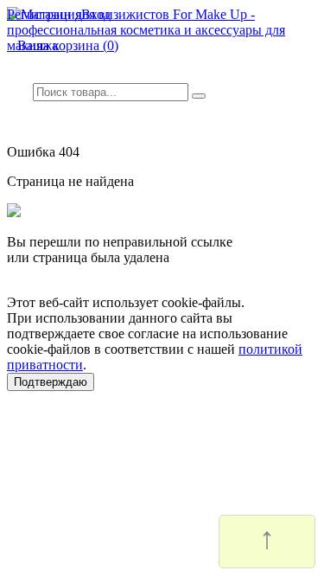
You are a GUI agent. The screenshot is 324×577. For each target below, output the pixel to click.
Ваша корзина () (62, 45)
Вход (96, 14)
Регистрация (44, 14)
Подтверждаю (50, 381)
